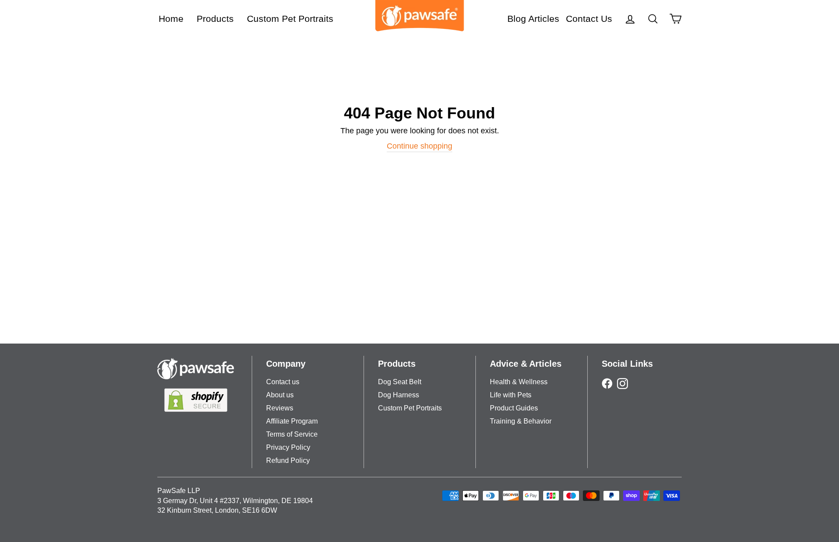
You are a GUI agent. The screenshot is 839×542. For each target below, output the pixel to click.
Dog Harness (398, 395)
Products (215, 19)
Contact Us (589, 19)
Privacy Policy (288, 447)
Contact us (282, 382)
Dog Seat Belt (399, 382)
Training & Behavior (520, 421)
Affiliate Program (292, 421)
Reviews (279, 408)
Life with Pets (510, 395)
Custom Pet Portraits (290, 19)
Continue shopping (419, 146)
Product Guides (514, 408)
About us (280, 395)
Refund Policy (288, 460)
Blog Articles (533, 19)
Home (171, 19)
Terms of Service (292, 434)
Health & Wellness (519, 382)
